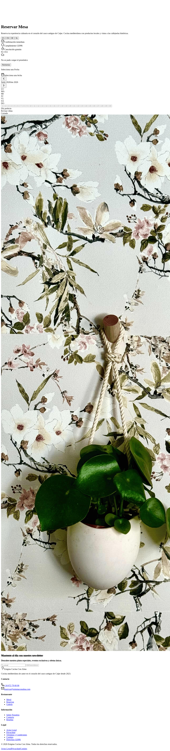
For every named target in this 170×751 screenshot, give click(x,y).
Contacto (10, 717)
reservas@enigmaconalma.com (17, 689)
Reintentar (6, 65)
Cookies (9, 737)
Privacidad (10, 732)
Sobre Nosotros (12, 715)
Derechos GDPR (13, 739)
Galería (9, 704)
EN (8, 38)
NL (17, 38)
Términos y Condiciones (16, 735)
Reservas (10, 702)
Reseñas (9, 720)
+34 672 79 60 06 (11, 685)
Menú (8, 699)
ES (3, 38)
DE (12, 38)
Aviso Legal (11, 730)
